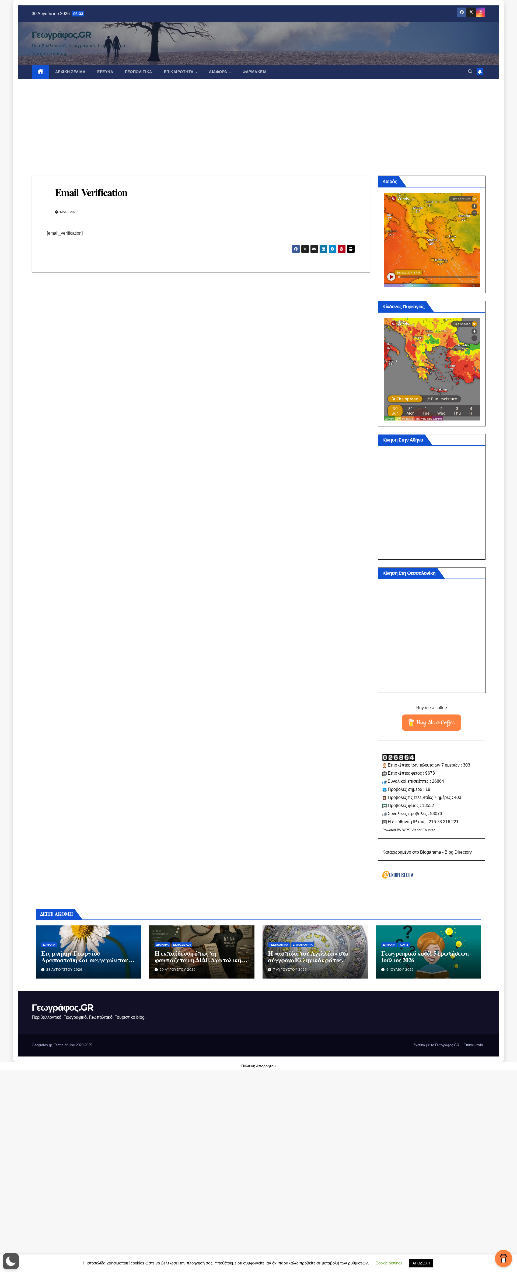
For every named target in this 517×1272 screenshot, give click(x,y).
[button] (470, 71)
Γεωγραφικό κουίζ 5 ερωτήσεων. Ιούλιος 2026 (425, 956)
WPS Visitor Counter (418, 830)
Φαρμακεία (255, 71)
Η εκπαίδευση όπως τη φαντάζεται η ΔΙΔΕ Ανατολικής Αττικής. (199, 959)
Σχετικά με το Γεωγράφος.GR (436, 1045)
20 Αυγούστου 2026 (178, 970)
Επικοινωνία (473, 1045)
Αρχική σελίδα (70, 71)
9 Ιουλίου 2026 (400, 970)
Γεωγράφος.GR (61, 34)
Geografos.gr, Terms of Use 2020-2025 (62, 1045)
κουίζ (404, 944)
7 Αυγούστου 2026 (290, 970)
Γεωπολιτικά (138, 71)
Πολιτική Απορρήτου (258, 1066)
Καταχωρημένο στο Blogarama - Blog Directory (427, 852)
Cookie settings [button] (389, 1263)
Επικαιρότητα (179, 71)
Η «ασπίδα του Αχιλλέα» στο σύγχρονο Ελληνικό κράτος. (308, 956)
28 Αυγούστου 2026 (64, 970)
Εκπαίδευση (182, 944)
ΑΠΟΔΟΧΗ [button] (421, 1263)
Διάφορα (218, 71)
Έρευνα (105, 71)
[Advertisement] (258, 119)
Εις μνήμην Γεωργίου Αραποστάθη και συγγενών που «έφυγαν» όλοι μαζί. (84, 959)
